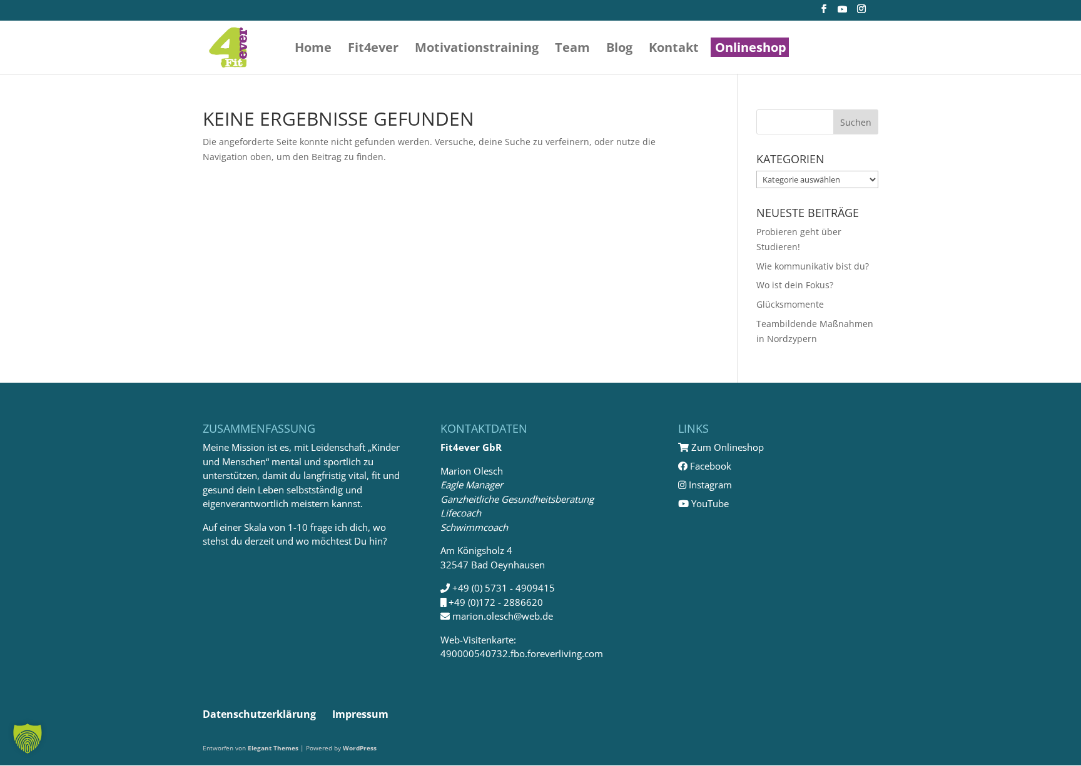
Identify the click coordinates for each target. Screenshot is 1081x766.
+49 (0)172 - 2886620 (496, 602)
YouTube (709, 503)
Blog (619, 49)
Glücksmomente (790, 304)
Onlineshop (750, 49)
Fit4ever (373, 49)
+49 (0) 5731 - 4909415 (503, 588)
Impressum (360, 714)
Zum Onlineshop (726, 447)
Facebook (709, 466)
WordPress (360, 747)
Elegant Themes (273, 747)
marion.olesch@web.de (502, 616)
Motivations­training (477, 49)
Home (313, 49)
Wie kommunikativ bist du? (812, 266)
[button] (27, 738)
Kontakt (674, 49)
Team (572, 49)
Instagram (709, 484)
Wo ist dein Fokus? (794, 285)
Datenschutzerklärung (259, 714)
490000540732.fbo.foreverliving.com (521, 653)
